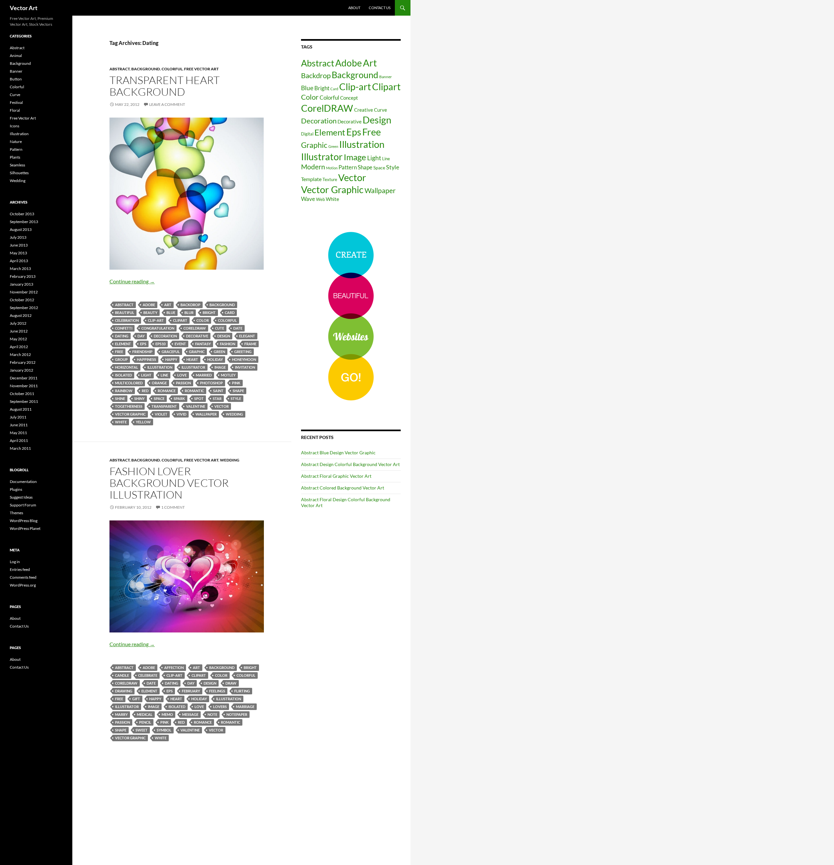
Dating (121, 336)
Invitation (245, 367)
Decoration (165, 336)
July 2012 (18, 323)
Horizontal (126, 367)
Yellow (143, 422)
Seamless (17, 165)
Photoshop (211, 383)
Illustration (159, 367)
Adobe (149, 305)
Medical (144, 714)
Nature (16, 141)
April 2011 (19, 440)
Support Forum (23, 505)
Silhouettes (19, 172)
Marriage (245, 706)
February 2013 (23, 276)
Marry (121, 714)
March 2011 (20, 448)
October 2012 (22, 299)
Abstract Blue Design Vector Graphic (338, 452)
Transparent (164, 406)
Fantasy (203, 344)
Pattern (347, 167)
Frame (250, 344)
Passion (183, 383)
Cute (219, 328)
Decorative (197, 336)
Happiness (146, 359)
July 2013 (18, 237)
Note (212, 714)
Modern (313, 167)
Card (230, 312)
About (354, 8)
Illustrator (193, 367)
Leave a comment (167, 104)
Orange (159, 383)
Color (202, 320)
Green (219, 351)
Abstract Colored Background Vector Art (342, 487)
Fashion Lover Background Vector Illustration (169, 482)
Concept (349, 98)
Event (180, 344)
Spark (179, 398)
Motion (332, 168)
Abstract (119, 68)
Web (320, 199)
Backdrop (190, 305)
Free (119, 351)
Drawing (123, 691)
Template (311, 179)
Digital (307, 133)
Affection (174, 667)
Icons (14, 125)
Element (123, 344)
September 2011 (24, 401)
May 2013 (18, 252)
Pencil (145, 722)
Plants (15, 157)
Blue (170, 312)
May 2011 (18, 432)
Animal (16, 55)
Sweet (142, 730)
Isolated (123, 375)
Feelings (217, 691)
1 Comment (173, 507)
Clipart (180, 320)
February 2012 (23, 362)
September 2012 (24, 307)
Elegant (247, 336)
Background (145, 68)
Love (182, 375)
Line (164, 375)
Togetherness (128, 406)
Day (141, 336)
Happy (171, 359)
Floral (15, 110)
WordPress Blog (23, 520)
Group (121, 359)
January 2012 (21, 370)
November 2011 (24, 385)
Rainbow (124, 391)
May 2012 (18, 338)
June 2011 (19, 424)
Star (217, 398)
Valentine (195, 406)
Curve (380, 110)
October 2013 (22, 213)
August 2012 (21, 315)
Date (237, 328)
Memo (167, 714)
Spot (199, 398)
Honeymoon (244, 359)
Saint (218, 391)
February (191, 691)
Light (146, 375)
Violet (161, 414)
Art (167, 305)
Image (220, 367)
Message (190, 714)
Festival (16, 102)
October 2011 (22, 393)
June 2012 (19, 331)
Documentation (23, 481)
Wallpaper (206, 414)
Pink (236, 383)
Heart (192, 359)
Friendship (142, 351)
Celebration (127, 320)
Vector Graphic (130, 414)
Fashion (227, 344)
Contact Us (380, 8)
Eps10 (160, 344)
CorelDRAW (194, 328)
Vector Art (23, 7)
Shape (238, 391)
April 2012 (19, 346)
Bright (209, 312)
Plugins (16, 489)
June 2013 (19, 245)
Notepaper (236, 714)
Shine (120, 398)
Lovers (220, 706)
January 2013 (21, 284)
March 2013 (20, 268)
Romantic (194, 391)
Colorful (172, 68)
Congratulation (157, 328)
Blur (189, 312)
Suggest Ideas (21, 497)
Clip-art (156, 320)
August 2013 (21, 229)
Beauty (150, 312)
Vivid (181, 414)
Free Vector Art (201, 68)
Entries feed (20, 569)
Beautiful (124, 312)
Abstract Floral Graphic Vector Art (336, 476)
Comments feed (23, 577)
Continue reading (132, 281)
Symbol (164, 730)
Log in (15, 561)
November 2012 (24, 292)
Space (159, 398)
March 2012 (20, 354)
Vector (221, 406)
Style (236, 398)
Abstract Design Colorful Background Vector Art (350, 464)
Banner (385, 76)
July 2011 (18, 417)
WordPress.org (23, 585)
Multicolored (129, 383)
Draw (231, 683)
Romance (167, 391)
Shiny (139, 398)
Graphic (197, 351)
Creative (363, 110)
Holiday (215, 359)
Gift (136, 699)
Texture (330, 179)
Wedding (234, 414)
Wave (308, 198)
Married (204, 375)
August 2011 (21, 409)
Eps (143, 344)
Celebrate (147, 675)
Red (145, 391)
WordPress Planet (25, 528)
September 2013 (24, 221)
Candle (122, 675)
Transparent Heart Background (164, 85)
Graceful (171, 351)
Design (223, 336)
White (121, 422)
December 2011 (23, 378)
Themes (16, 512)
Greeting (243, 351)
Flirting (242, 691)
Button (16, 79)
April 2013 (19, 260)
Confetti (123, 328)
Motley (228, 375)
